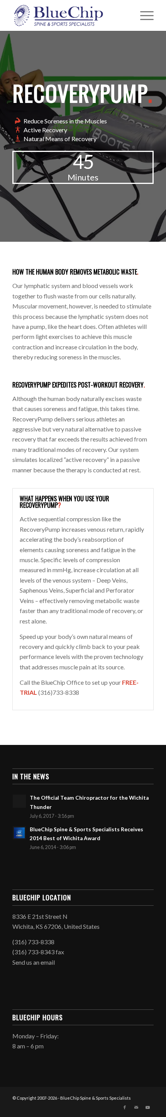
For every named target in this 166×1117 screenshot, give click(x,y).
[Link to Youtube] (148, 1107)
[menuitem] (143, 15)
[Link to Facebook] (124, 1107)
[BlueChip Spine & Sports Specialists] (68, 15)
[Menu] (143, 15)
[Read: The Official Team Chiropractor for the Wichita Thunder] (19, 801)
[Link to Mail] (136, 1107)
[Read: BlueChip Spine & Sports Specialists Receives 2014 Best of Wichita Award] (19, 833)
